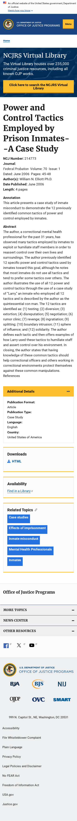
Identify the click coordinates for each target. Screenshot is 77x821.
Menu (68, 24)
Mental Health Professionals (30, 549)
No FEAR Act (11, 775)
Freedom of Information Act (20, 785)
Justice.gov (10, 804)
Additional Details (21, 391)
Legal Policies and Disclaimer (21, 766)
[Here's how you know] (38, 7)
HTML (16, 461)
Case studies (18, 517)
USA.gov (8, 794)
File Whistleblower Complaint (21, 737)
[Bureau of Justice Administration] (15, 687)
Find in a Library (19, 491)
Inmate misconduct (23, 539)
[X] (20, 646)
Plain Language (12, 747)
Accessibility (10, 728)
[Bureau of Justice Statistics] (38, 689)
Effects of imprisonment (27, 528)
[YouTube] (33, 646)
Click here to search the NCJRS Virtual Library (38, 86)
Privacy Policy (11, 756)
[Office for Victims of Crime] (38, 702)
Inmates (15, 560)
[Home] (38, 24)
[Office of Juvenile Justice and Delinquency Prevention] (15, 703)
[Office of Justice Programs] (8, 24)
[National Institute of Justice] (62, 687)
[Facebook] (7, 646)
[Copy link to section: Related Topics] (35, 510)
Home (6, 40)
